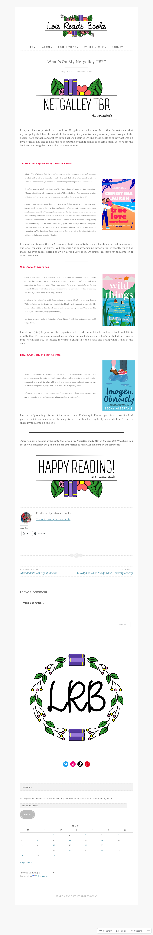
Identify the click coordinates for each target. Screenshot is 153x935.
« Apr (22, 862)
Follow (27, 814)
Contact (117, 47)
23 (37, 850)
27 (102, 850)
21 (118, 845)
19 (86, 845)
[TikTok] (80, 764)
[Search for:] (76, 787)
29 (21, 855)
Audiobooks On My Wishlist (38, 571)
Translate (43, 876)
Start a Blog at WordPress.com (76, 896)
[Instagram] (73, 764)
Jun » (29, 862)
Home (33, 47)
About (46, 47)
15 (21, 845)
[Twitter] (65, 764)
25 (70, 850)
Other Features (94, 47)
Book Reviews (67, 47)
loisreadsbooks (84, 71)
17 (54, 845)
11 (70, 840)
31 (54, 855)
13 (102, 840)
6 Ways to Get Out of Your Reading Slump (105, 571)
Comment (122, 624)
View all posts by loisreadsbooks (53, 519)
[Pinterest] (87, 764)
